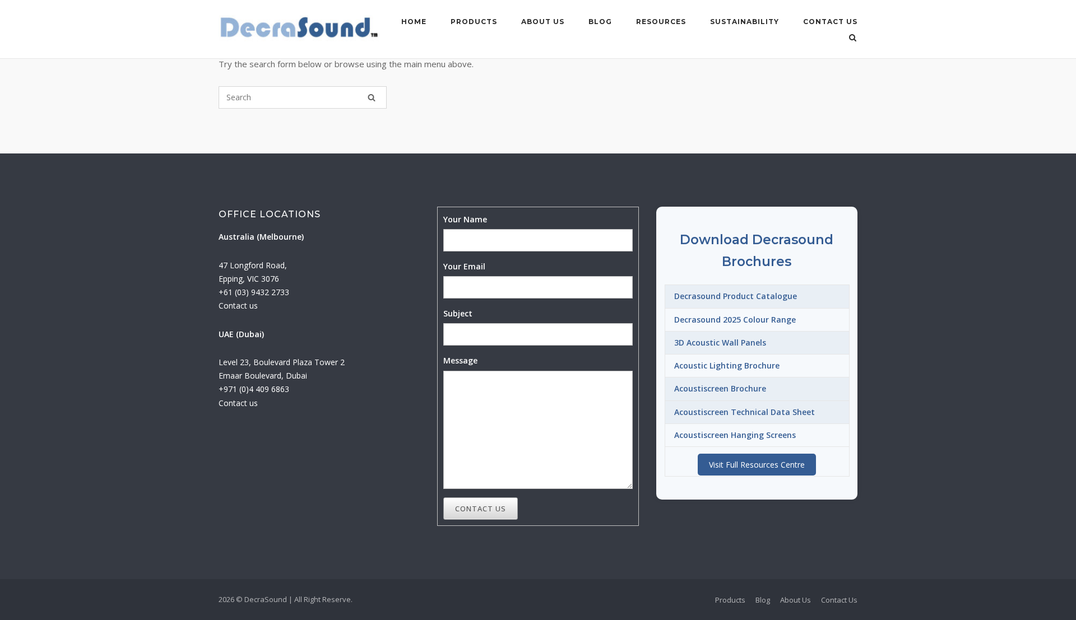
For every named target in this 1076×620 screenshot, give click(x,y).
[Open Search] (852, 39)
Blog (600, 21)
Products (474, 21)
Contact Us (830, 21)
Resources (661, 21)
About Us (542, 21)
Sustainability (744, 21)
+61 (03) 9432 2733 (254, 292)
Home (413, 21)
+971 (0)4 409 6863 (254, 389)
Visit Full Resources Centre (757, 464)
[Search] (371, 97)
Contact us (238, 305)
